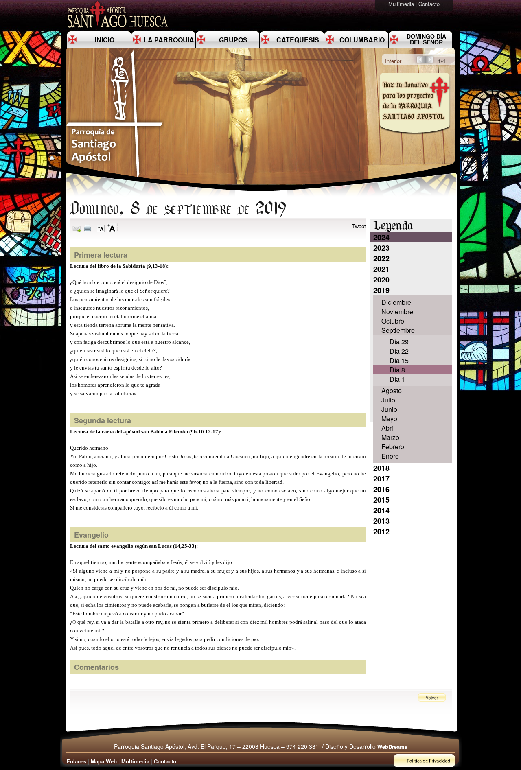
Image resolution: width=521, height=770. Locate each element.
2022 (381, 258)
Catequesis (297, 39)
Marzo (390, 437)
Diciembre (396, 302)
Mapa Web (104, 761)
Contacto (429, 4)
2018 (381, 468)
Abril (388, 428)
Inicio (104, 39)
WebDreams (392, 746)
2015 (381, 499)
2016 (381, 489)
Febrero (392, 446)
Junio (389, 409)
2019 (381, 290)
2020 (381, 279)
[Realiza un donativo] (414, 140)
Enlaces (76, 761)
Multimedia (402, 4)
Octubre (392, 321)
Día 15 (399, 360)
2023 (381, 248)
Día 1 (397, 379)
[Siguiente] (430, 62)
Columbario (362, 39)
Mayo (389, 418)
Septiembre (398, 330)
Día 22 (399, 351)
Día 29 (399, 341)
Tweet (359, 226)
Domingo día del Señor (426, 39)
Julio (388, 400)
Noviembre (397, 311)
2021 (381, 269)
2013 (381, 521)
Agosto (391, 390)
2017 (381, 478)
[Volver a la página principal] (114, 177)
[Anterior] (420, 62)
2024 (381, 237)
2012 (381, 531)
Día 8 (397, 369)
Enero (390, 456)
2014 (381, 510)
